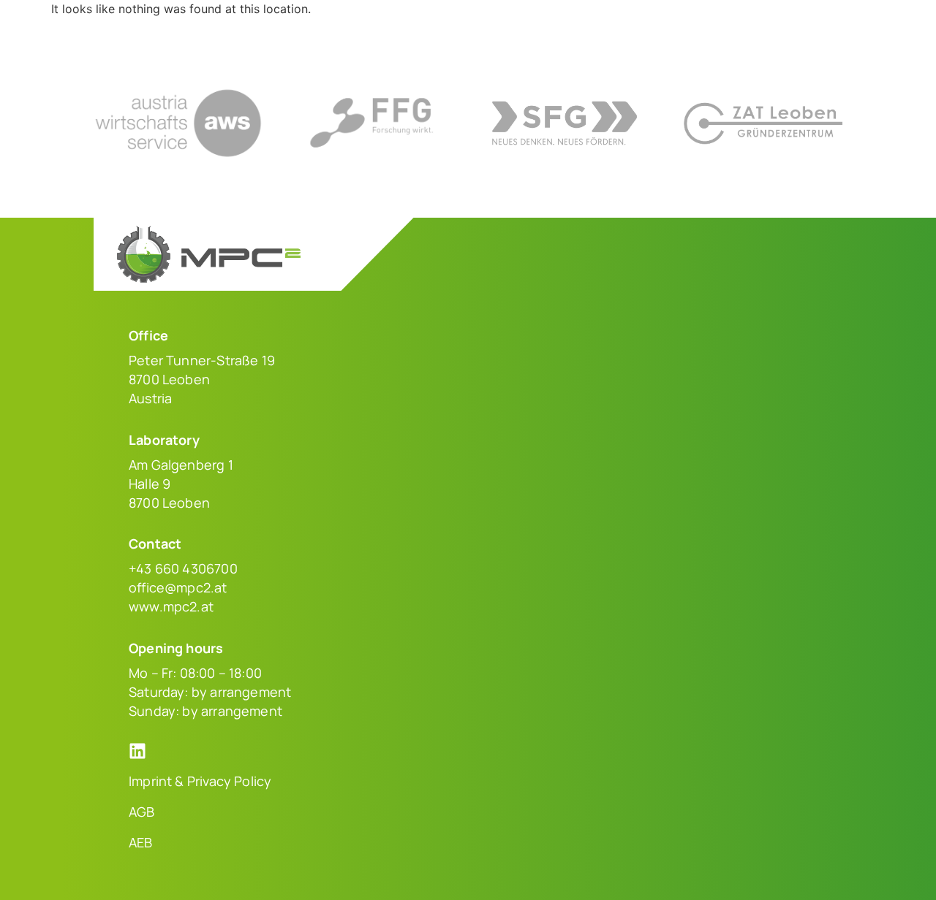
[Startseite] (209, 254)
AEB (141, 842)
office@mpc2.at (178, 587)
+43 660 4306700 (183, 568)
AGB (142, 811)
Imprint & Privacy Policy (200, 781)
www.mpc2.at (171, 606)
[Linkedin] (137, 751)
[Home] (153, 32)
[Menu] (833, 32)
